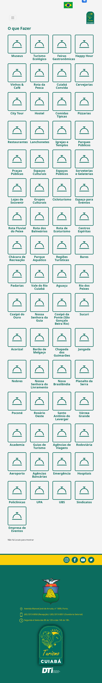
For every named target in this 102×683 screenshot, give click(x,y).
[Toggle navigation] (12, 17)
